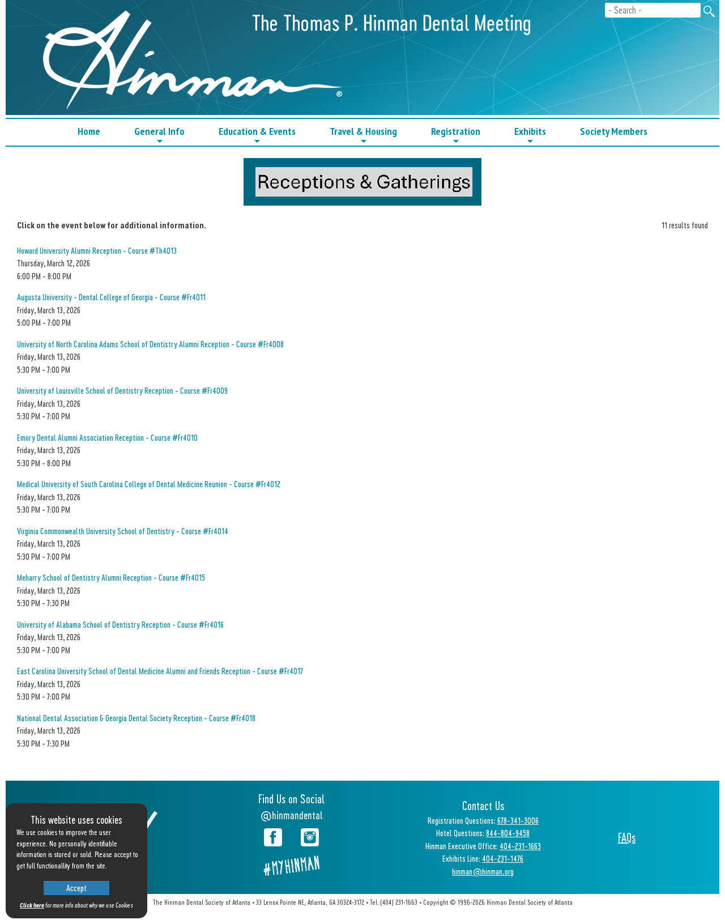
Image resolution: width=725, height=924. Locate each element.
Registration (455, 135)
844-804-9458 (508, 833)
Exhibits (530, 135)
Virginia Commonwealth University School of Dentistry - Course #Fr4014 (122, 531)
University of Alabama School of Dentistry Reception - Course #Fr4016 (120, 624)
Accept (76, 888)
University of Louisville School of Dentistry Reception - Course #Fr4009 (122, 390)
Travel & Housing (363, 135)
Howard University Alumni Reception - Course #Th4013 (97, 250)
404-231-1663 (520, 846)
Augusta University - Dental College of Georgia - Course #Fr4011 (111, 297)
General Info (159, 135)
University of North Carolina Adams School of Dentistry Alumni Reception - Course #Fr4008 (150, 344)
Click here (32, 905)
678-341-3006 (518, 820)
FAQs (627, 837)
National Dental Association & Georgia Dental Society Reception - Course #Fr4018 (136, 718)
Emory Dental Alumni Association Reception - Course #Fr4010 (107, 437)
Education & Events (257, 135)
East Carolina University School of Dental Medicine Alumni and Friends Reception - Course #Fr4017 (160, 671)
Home (89, 131)
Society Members (613, 131)
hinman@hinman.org (483, 871)
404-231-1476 (502, 858)
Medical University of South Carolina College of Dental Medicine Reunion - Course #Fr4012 (148, 484)
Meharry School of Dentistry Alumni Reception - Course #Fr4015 (111, 577)
